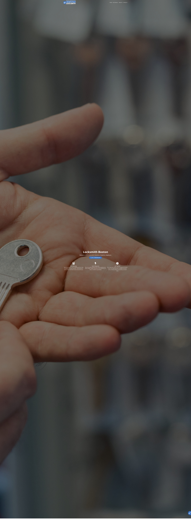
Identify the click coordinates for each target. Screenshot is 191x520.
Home (111, 2)
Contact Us (125, 2)
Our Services (115, 2)
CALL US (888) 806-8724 (95, 257)
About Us (120, 2)
